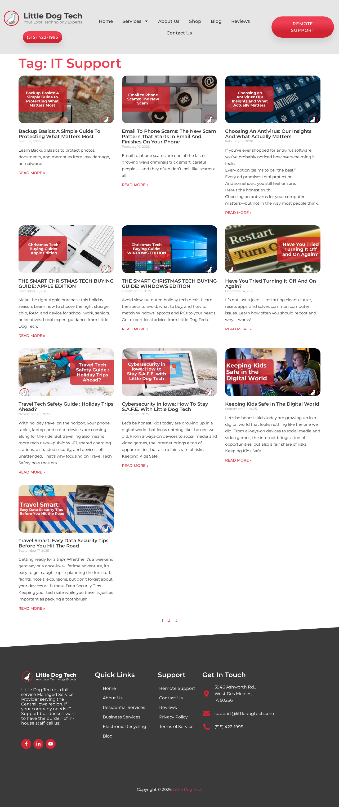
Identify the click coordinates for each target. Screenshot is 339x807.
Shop (195, 21)
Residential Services (124, 707)
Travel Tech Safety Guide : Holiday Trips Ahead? (66, 406)
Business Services (121, 717)
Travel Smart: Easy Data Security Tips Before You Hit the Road (63, 543)
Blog (216, 21)
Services (131, 21)
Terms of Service (176, 726)
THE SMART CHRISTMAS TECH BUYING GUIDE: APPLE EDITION (66, 283)
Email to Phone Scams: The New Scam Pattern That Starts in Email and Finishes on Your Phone (169, 136)
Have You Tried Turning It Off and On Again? (270, 283)
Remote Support (177, 688)
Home (106, 21)
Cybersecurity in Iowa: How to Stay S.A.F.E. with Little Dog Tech (165, 406)
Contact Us (179, 33)
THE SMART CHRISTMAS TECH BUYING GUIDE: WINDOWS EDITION (169, 283)
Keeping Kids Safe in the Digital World (272, 404)
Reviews (240, 21)
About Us (169, 21)
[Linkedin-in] (38, 744)
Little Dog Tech (187, 789)
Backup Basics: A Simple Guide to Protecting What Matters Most (59, 133)
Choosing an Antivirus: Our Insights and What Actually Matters (268, 133)
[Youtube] (51, 744)
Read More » (32, 172)
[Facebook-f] (26, 744)
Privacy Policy (173, 717)
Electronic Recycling (124, 726)
